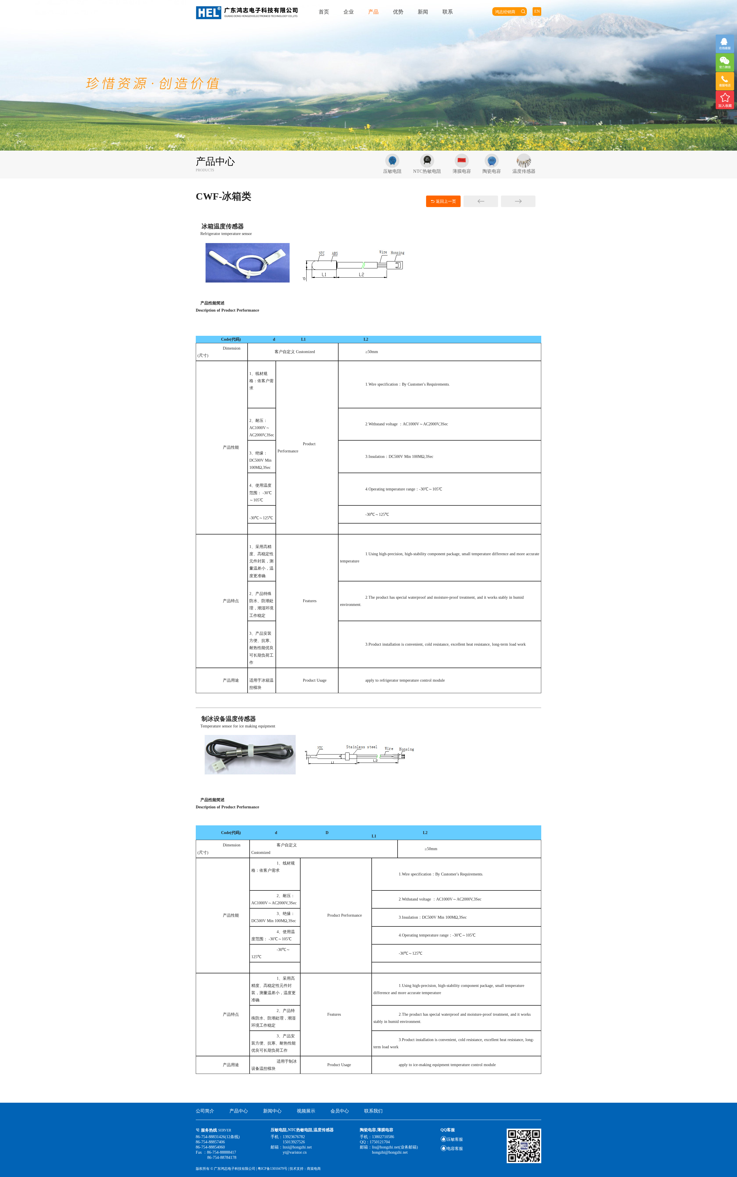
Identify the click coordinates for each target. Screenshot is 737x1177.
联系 (447, 12)
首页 (324, 12)
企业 (348, 12)
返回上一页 (443, 201)
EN (537, 11)
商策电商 (314, 1169)
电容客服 (451, 1148)
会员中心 (339, 1110)
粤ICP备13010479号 (273, 1169)
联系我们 (373, 1110)
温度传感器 (523, 171)
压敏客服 (451, 1139)
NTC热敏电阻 (427, 171)
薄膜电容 (462, 171)
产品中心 (238, 1110)
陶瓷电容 (492, 171)
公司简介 (205, 1110)
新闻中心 (272, 1110)
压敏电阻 (392, 171)
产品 (373, 12)
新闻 (423, 12)
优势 (398, 12)
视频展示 (306, 1110)
